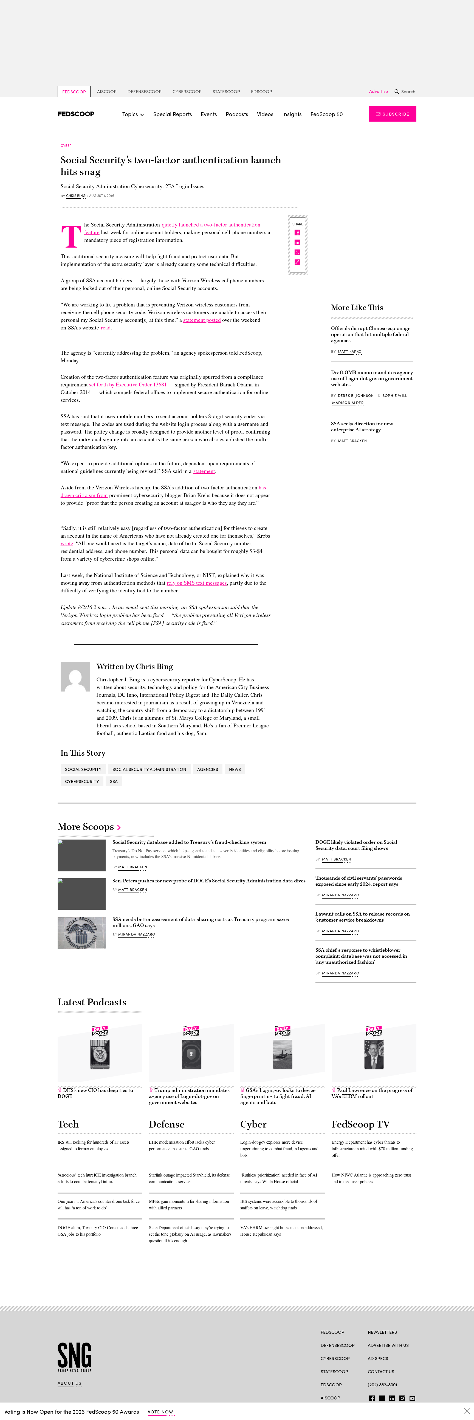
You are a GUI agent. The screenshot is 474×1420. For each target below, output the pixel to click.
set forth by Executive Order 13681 (128, 384)
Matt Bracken (352, 440)
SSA (114, 781)
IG (400, 1397)
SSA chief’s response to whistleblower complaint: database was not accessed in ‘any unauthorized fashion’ (361, 956)
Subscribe (396, 114)
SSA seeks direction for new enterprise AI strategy (362, 426)
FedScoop (74, 91)
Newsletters (382, 1332)
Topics (130, 113)
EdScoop (261, 91)
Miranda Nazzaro (137, 934)
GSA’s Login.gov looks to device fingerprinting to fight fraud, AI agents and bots (277, 1096)
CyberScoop (187, 91)
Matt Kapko (350, 351)
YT (411, 1397)
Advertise (378, 91)
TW (381, 1397)
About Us (70, 1383)
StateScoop (226, 91)
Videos (265, 113)
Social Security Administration (149, 769)
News (235, 769)
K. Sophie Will (392, 395)
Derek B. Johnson (356, 395)
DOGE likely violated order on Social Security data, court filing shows (356, 845)
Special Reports (172, 113)
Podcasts (237, 113)
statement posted (202, 319)
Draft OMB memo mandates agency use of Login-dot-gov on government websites (372, 378)
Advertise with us (388, 1345)
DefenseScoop (145, 91)
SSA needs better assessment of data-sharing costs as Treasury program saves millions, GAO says (200, 922)
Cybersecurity (82, 781)
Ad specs (378, 1358)
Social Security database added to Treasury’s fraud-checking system (189, 842)
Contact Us (381, 1371)
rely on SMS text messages (197, 582)
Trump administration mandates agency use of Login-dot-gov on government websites (189, 1096)
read (106, 327)
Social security (83, 769)
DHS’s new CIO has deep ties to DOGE (95, 1093)
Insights (292, 113)
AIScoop (107, 91)
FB (370, 1397)
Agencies (207, 769)
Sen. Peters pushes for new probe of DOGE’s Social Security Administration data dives (209, 880)
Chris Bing (76, 196)
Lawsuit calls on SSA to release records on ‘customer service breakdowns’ (362, 917)
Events (209, 113)
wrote (67, 543)
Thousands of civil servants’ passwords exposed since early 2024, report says (358, 881)
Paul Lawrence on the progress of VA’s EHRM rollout (372, 1093)
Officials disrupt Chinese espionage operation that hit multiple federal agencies (370, 334)
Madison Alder (348, 402)
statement (204, 471)
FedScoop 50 (327, 113)
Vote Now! (161, 1412)
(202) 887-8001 (382, 1384)
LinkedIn (392, 1397)
